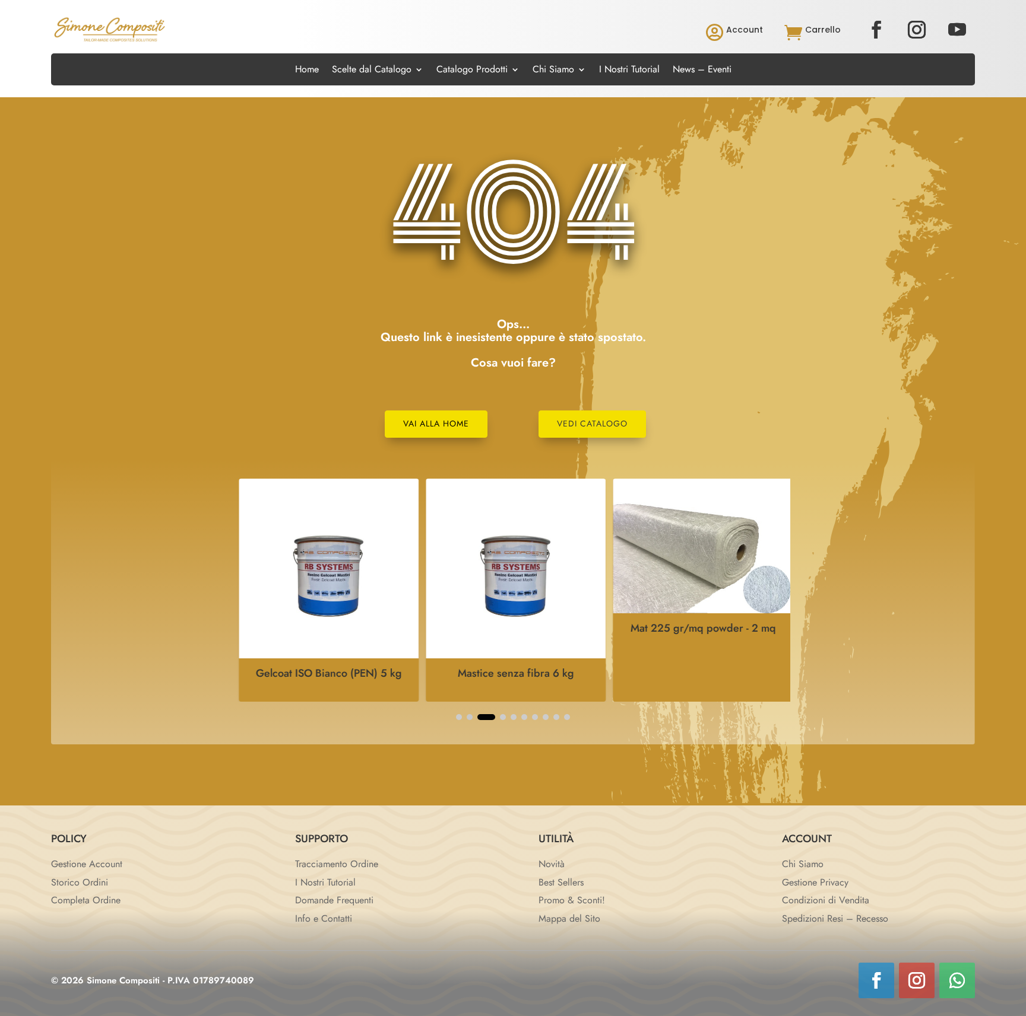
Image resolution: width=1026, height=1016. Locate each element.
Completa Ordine (86, 900)
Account (744, 30)
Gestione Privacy (815, 882)
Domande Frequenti (334, 900)
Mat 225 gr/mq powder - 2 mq (699, 628)
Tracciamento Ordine (336, 864)
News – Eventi (702, 70)
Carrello (823, 30)
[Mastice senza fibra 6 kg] (513, 655)
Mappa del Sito (569, 918)
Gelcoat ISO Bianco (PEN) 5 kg (326, 673)
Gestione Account (86, 864)
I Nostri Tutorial (629, 70)
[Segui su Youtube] (957, 29)
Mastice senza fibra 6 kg (513, 673)
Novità (552, 864)
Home (307, 70)
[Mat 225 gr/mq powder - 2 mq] (700, 610)
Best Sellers (561, 882)
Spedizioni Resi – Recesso (835, 918)
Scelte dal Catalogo (371, 70)
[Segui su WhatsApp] (957, 980)
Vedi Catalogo (592, 423)
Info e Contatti (323, 918)
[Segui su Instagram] (917, 29)
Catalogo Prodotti (472, 70)
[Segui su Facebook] (876, 29)
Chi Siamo (553, 70)
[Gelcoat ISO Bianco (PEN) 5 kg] (326, 655)
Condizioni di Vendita (825, 900)
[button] (459, 717)
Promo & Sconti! (572, 900)
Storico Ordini (79, 882)
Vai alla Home (436, 423)
